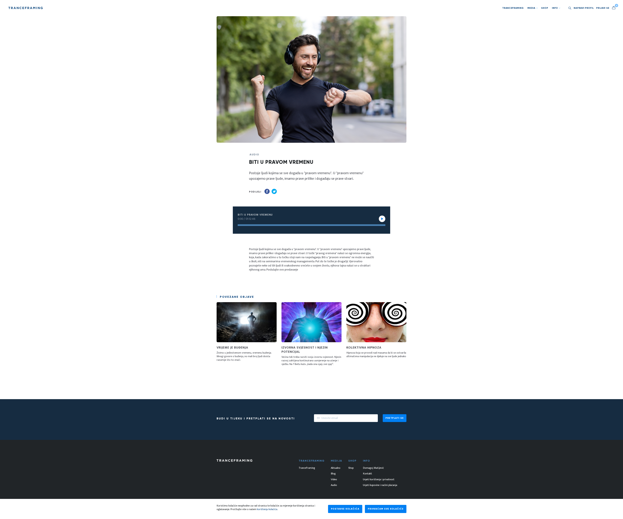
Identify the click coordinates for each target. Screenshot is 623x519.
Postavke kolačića (345, 508)
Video (334, 479)
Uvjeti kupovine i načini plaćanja (380, 485)
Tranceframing (513, 8)
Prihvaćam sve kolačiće (385, 508)
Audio (334, 485)
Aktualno (335, 468)
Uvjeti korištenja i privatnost (378, 479)
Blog (333, 474)
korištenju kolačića (267, 509)
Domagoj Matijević (373, 468)
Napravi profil (584, 8)
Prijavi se (602, 8)
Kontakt (367, 474)
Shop (544, 8)
